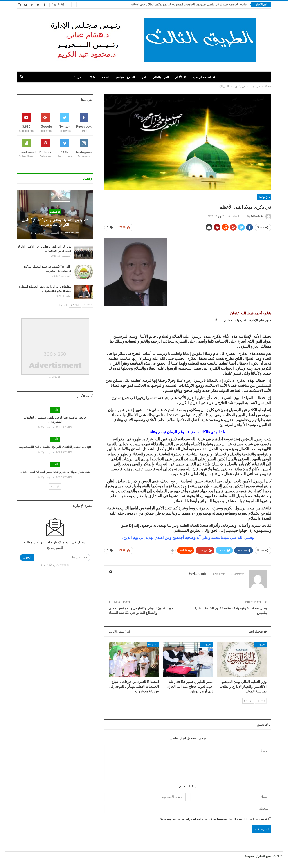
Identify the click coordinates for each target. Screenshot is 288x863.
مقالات (91, 77)
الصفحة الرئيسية (202, 77)
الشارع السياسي (125, 77)
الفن (144, 77)
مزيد (78, 77)
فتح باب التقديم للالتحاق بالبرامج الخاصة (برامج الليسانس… (55, 446)
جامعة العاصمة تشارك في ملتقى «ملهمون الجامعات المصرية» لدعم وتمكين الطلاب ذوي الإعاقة (189, 4)
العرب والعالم (161, 77)
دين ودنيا (264, 197)
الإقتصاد (55, 211)
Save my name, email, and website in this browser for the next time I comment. (213, 819)
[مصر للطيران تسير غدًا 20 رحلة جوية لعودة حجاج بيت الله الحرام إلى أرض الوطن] (188, 659)
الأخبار (179, 77)
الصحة (105, 77)
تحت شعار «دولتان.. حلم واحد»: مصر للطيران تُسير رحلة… (55, 471)
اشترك (27, 557)
